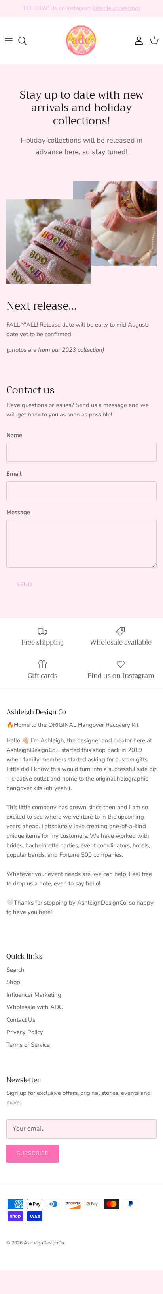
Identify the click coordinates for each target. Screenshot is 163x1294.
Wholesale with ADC (34, 1007)
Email (14, 474)
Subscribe (33, 1153)
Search (15, 970)
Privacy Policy (24, 1032)
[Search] (26, 40)
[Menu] (8, 40)
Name (14, 435)
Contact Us (20, 1020)
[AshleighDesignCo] (81, 40)
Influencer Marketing (33, 995)
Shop (13, 982)
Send (24, 584)
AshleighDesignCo (44, 1243)
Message (18, 512)
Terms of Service (28, 1045)
